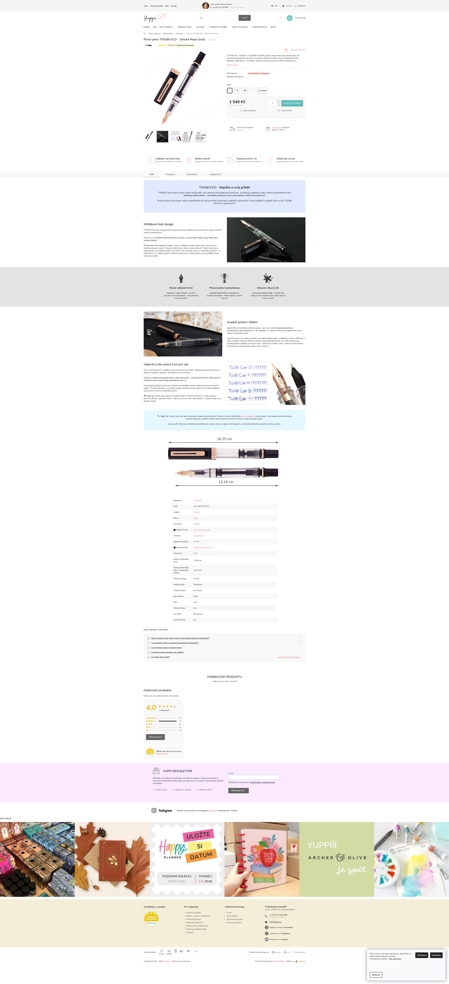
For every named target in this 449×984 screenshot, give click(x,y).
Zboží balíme (276, 127)
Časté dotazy (192, 174)
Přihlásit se (237, 790)
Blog (167, 6)
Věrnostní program (235, 919)
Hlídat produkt (286, 110)
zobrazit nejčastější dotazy (288, 657)
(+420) (220, 7)
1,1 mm (206, 530)
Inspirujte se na (280, 933)
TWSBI (196, 512)
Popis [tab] (152, 174)
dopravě (240, 130)
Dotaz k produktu (249, 110)
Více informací (395, 959)
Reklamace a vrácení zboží (197, 926)
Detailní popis (233, 64)
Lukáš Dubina (280, 961)
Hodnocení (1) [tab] (216, 174)
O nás (146, 6)
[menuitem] (146, 27)
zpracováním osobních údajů (263, 782)
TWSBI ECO (198, 535)
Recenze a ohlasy (234, 922)
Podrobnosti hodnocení (185, 45)
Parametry (170, 174)
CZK (275, 6)
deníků (269, 200)
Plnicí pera (197, 500)
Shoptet (302, 961)
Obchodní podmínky (194, 922)
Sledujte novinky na (281, 927)
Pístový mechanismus (202, 547)
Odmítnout (421, 955)
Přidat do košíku (292, 103)
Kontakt (174, 6)
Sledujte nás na (279, 939)
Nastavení (376, 975)
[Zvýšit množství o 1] (279, 101)
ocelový (196, 524)
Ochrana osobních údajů (196, 929)
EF (194, 530)
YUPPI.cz (166, 961)
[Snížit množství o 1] (279, 104)
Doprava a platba (156, 6)
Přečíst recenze (162, 754)
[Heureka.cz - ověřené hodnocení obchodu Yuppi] (151, 919)
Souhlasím (436, 955)
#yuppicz (212, 810)
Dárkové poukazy (193, 919)
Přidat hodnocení (155, 737)
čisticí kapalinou (248, 416)
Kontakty (190, 932)
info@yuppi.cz (275, 922)
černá (195, 518)
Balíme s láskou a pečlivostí (198, 916)
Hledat (245, 18)
